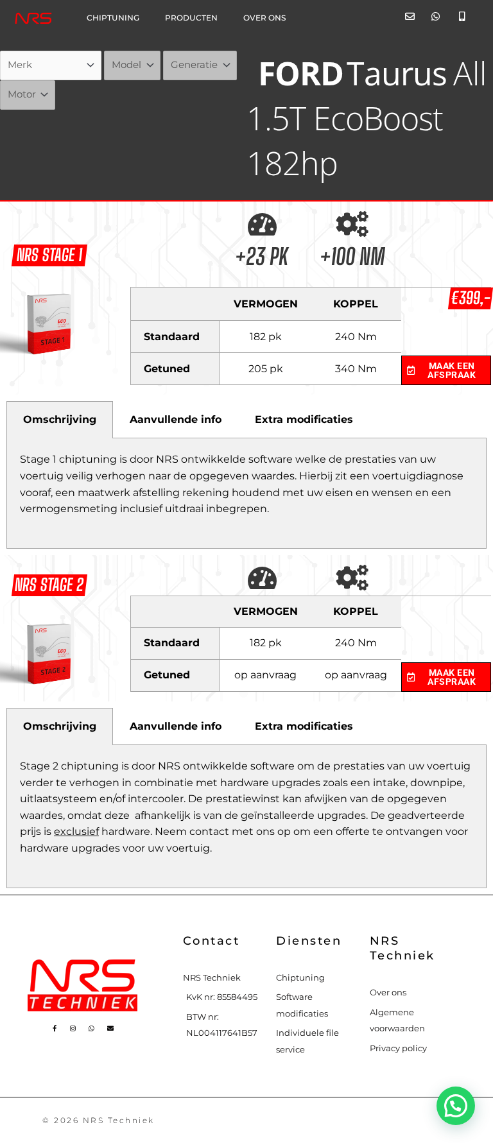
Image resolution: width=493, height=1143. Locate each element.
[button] (456, 1106)
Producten (191, 17)
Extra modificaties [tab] (304, 419)
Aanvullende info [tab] (175, 419)
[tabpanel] (246, 493)
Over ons (264, 17)
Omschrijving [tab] (59, 419)
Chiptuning (113, 17)
